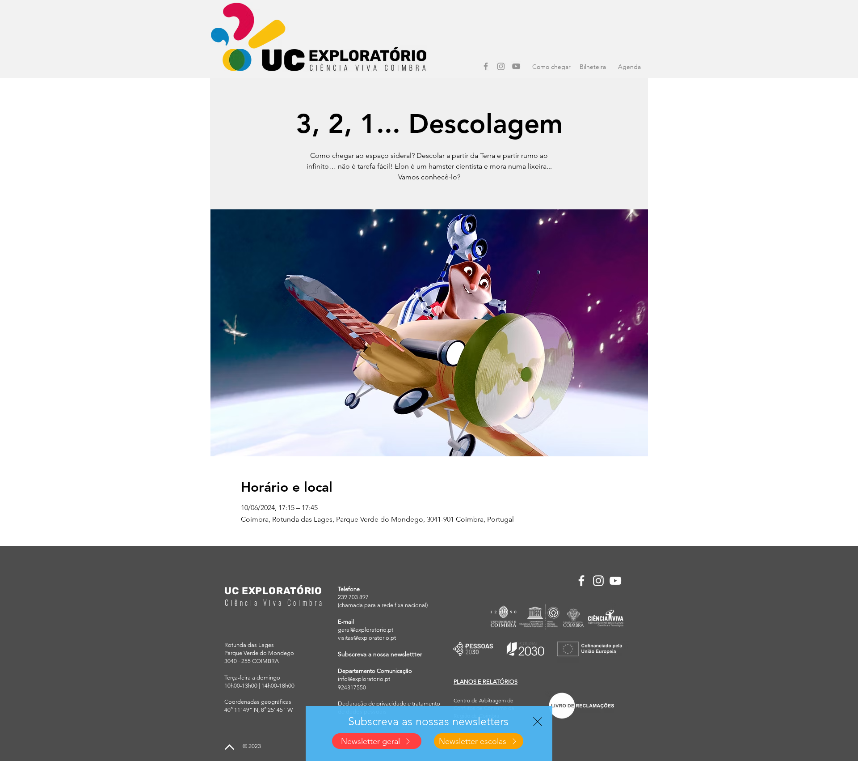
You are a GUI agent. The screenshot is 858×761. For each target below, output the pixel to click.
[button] (537, 721)
